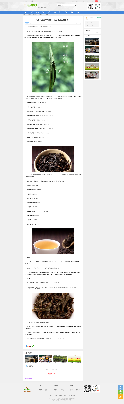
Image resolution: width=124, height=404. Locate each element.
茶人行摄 (55, 390)
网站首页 (29, 14)
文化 (37, 12)
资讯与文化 (35, 14)
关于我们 (73, 1)
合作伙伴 (77, 1)
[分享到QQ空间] (28, 346)
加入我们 (64, 395)
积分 (78, 12)
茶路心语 (62, 390)
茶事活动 (71, 389)
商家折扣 (40, 390)
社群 (55, 12)
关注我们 (30, 1)
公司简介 (55, 395)
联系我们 (91, 1)
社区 (72, 12)
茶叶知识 (46, 14)
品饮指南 (40, 389)
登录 (96, 1)
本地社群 (56, 385)
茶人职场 (78, 389)
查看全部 (97, 32)
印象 (66, 12)
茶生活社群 (25, 1)
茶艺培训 (55, 389)
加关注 (99, 17)
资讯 (32, 12)
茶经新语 (86, 1)
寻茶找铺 (78, 390)
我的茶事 (71, 390)
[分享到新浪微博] (30, 346)
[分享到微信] (33, 346)
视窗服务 (72, 385)
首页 (26, 12)
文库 (49, 12)
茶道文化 (40, 14)
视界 (60, 12)
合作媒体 (73, 395)
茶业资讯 (40, 385)
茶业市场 (46, 389)
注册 (100, 1)
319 (92, 25)
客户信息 (82, 1)
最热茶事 (46, 390)
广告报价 (60, 395)
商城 (43, 12)
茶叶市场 (62, 389)
